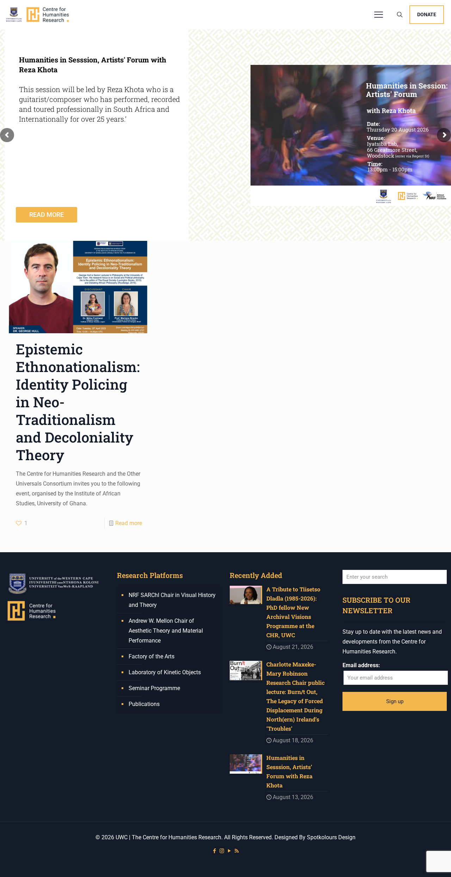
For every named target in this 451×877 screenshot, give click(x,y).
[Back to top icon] (417, 862)
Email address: (361, 665)
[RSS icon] (236, 851)
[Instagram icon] (221, 851)
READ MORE (46, 214)
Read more (128, 523)
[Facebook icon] (214, 851)
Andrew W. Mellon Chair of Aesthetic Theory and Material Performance (166, 630)
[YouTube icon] (229, 851)
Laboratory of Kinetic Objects (165, 672)
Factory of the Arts (151, 656)
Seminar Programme (154, 688)
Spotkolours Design (331, 837)
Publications (144, 704)
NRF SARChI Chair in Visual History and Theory (172, 600)
